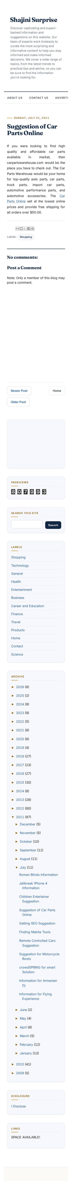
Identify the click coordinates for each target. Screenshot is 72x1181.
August (25, 859)
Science (17, 654)
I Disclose (18, 1106)
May (23, 1018)
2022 (20, 721)
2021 (20, 730)
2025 (20, 696)
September (28, 850)
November (28, 833)
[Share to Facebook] (29, 229)
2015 (20, 782)
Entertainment (21, 590)
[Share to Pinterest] (33, 229)
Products (18, 630)
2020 (20, 739)
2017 (20, 765)
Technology (20, 565)
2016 (20, 774)
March (25, 1036)
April (24, 1027)
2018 (20, 756)
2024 (20, 704)
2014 (20, 791)
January (26, 1053)
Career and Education (27, 606)
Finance (17, 614)
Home (57, 391)
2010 (20, 1064)
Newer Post (19, 391)
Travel (15, 622)
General (17, 574)
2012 (20, 808)
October (26, 841)
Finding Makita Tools (34, 932)
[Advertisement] (36, 444)
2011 (20, 817)
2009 (20, 1073)
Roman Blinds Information (38, 875)
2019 (20, 748)
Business (17, 598)
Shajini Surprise (33, 20)
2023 (20, 713)
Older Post (18, 402)
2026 (20, 687)
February (27, 1044)
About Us (14, 97)
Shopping (26, 236)
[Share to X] (25, 229)
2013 (20, 800)
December (28, 824)
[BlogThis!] (21, 229)
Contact (17, 646)
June (24, 1010)
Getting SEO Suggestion (37, 923)
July (23, 867)
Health (16, 582)
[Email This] (17, 229)
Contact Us (38, 97)
